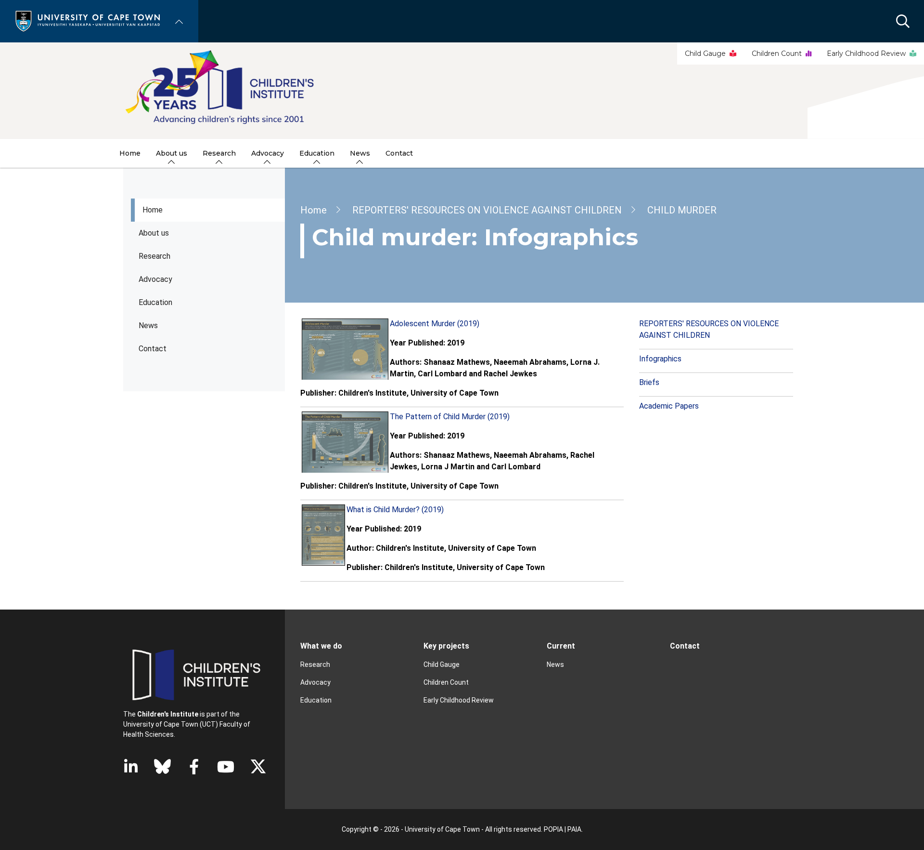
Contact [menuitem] (399, 153)
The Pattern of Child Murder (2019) (450, 416)
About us (154, 233)
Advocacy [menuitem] (267, 153)
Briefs (649, 382)
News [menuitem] (360, 153)
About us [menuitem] (171, 153)
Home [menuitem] (130, 153)
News (148, 325)
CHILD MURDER (682, 210)
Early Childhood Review (866, 53)
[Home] (87, 20)
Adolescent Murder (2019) (434, 323)
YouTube (225, 766)
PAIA (574, 829)
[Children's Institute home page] (462, 90)
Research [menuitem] (219, 153)
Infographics (660, 358)
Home (152, 209)
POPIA (553, 829)
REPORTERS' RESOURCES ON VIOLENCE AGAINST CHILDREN (487, 210)
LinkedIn (131, 766)
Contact (153, 348)
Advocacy (155, 279)
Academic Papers (669, 406)
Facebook (194, 766)
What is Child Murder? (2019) (395, 509)
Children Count (777, 53)
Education (316, 700)
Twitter (258, 766)
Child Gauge (705, 53)
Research (154, 256)
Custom (162, 766)
